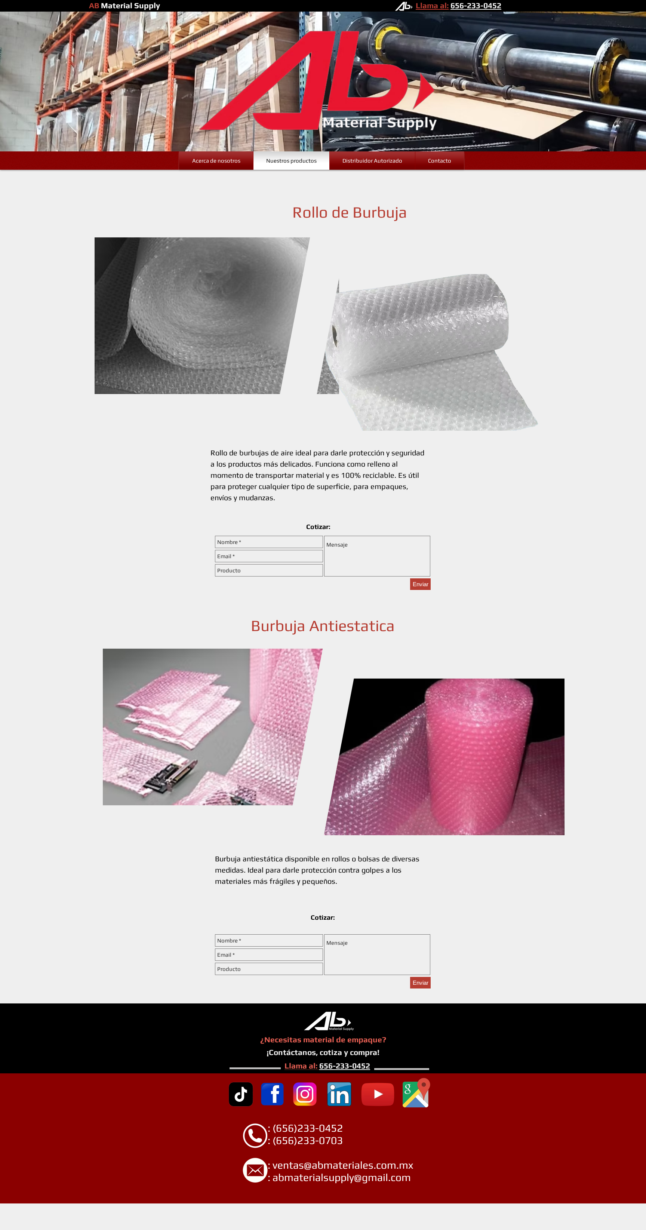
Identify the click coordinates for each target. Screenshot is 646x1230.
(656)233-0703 (308, 1140)
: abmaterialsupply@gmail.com (323, 1177)
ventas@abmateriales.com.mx (343, 1165)
